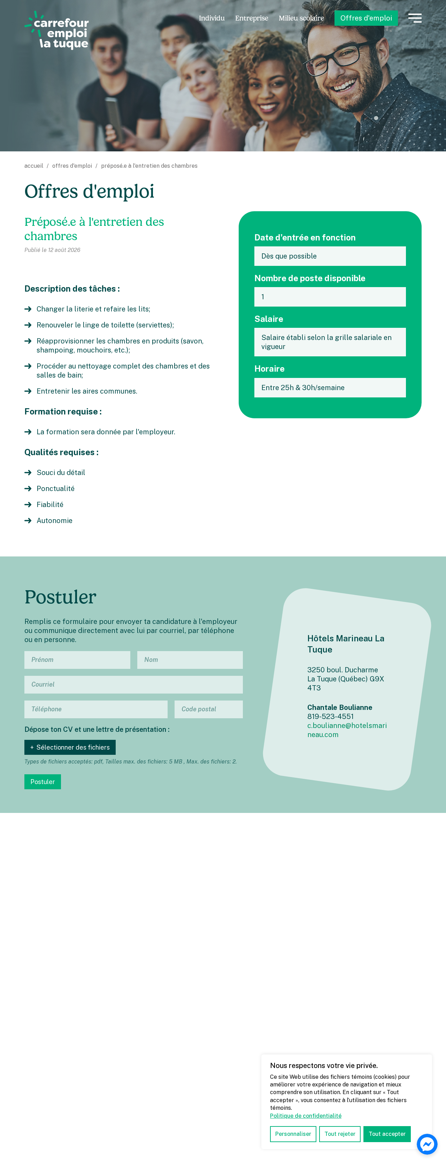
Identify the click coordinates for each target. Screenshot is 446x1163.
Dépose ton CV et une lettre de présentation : (97, 729)
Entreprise (251, 18)
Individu (212, 18)
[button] (415, 18)
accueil (33, 166)
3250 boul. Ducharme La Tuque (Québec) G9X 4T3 (345, 679)
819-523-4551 (330, 716)
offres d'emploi (72, 166)
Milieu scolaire (301, 18)
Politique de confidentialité (305, 1116)
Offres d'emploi (366, 18)
